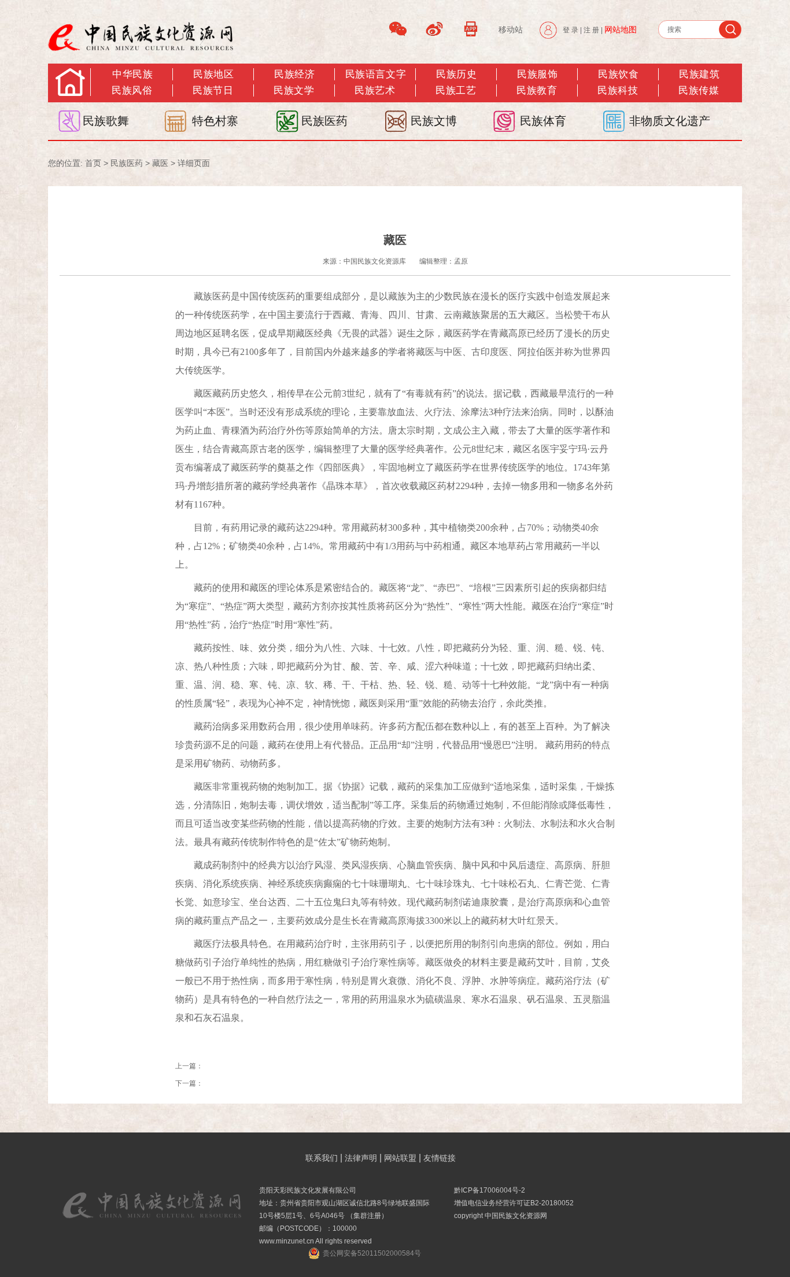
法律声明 (361, 1158)
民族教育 (536, 90)
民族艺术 (375, 90)
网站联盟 (400, 1158)
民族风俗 (132, 90)
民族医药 (324, 120)
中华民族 (132, 74)
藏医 (160, 163)
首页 (93, 163)
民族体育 (543, 120)
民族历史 (456, 74)
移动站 (511, 29)
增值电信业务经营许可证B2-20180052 (514, 1203)
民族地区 (213, 74)
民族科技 (617, 90)
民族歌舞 (106, 120)
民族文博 (434, 120)
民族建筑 (699, 74)
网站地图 (620, 29)
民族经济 (294, 74)
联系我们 (321, 1158)
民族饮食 (618, 74)
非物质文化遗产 (669, 120)
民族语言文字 (375, 74)
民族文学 (294, 90)
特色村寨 (215, 120)
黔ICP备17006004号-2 (489, 1190)
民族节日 (213, 90)
